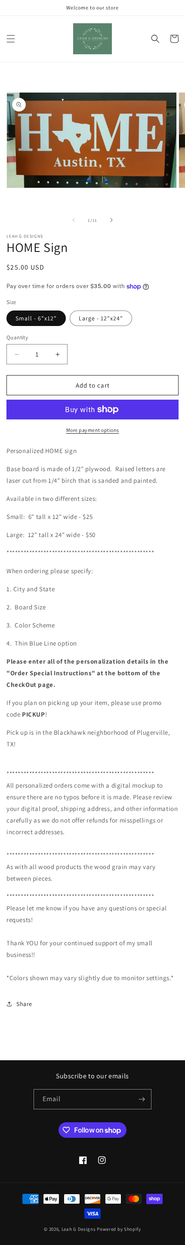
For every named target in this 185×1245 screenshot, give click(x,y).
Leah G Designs (79, 1229)
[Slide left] (73, 220)
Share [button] (24, 1004)
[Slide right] (111, 220)
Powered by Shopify (119, 1229)
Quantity (17, 337)
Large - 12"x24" (101, 318)
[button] (10, 38)
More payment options (92, 430)
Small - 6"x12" (36, 318)
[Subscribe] (141, 1099)
